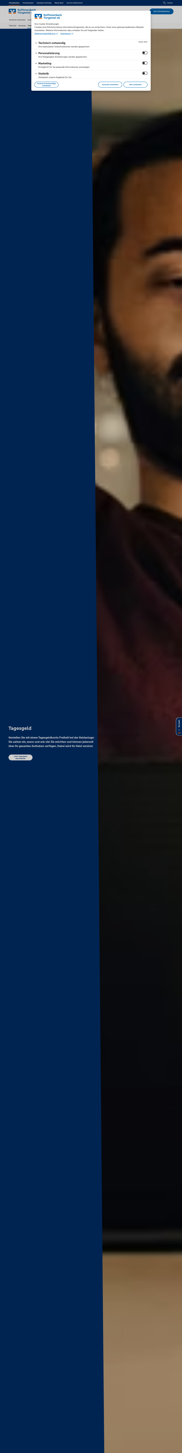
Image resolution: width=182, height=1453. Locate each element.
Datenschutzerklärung (45, 33)
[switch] (144, 52)
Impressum (65, 33)
